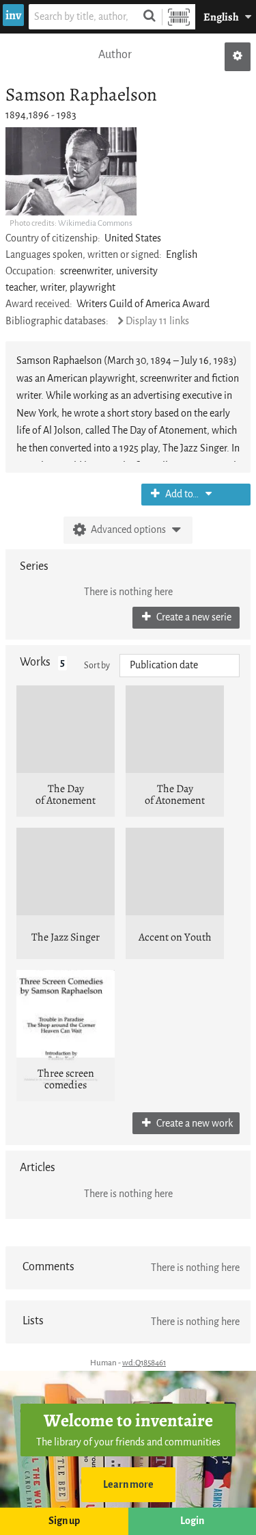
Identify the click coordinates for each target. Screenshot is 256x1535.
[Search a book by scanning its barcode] (178, 16)
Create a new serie (192, 617)
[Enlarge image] (71, 171)
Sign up (64, 1520)
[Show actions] (238, 56)
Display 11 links (157, 321)
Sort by (97, 665)
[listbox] (179, 665)
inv (13, 15)
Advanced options (128, 529)
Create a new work (193, 1123)
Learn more (128, 1484)
